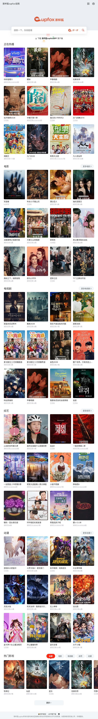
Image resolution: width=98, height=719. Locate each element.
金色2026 (54, 362)
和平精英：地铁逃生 (58, 568)
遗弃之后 (53, 278)
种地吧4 (76, 484)
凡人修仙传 (77, 156)
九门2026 (31, 156)
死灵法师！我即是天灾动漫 (37, 606)
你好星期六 (8, 79)
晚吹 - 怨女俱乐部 (11, 522)
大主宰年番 (77, 568)
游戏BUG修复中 (10, 568)
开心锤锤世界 (32, 645)
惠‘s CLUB (77, 522)
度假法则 (76, 324)
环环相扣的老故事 (34, 522)
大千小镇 (76, 645)
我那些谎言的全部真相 (59, 400)
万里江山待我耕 (33, 240)
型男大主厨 (54, 156)
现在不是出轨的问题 (58, 324)
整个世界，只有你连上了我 (83, 362)
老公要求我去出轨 (80, 240)
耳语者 (6, 201)
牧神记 (6, 691)
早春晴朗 (53, 79)
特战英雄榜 (8, 400)
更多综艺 (86, 411)
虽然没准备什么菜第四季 (37, 446)
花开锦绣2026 (9, 118)
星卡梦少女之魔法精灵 (13, 645)
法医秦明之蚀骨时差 (12, 240)
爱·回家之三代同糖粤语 (36, 362)
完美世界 (76, 79)
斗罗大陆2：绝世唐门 (35, 568)
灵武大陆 (7, 606)
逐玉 (50, 691)
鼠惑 (75, 400)
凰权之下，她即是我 (12, 278)
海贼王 (6, 156)
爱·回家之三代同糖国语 (13, 362)
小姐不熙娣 (54, 484)
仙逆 (28, 691)
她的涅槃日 (77, 201)
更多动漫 (86, 533)
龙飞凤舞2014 (78, 118)
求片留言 (43, 714)
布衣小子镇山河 (33, 201)
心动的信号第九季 (11, 446)
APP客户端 (52, 714)
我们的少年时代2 (57, 118)
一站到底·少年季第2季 (12, 484)
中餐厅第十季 (32, 118)
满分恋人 (53, 201)
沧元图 (75, 606)
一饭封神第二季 (79, 446)
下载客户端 (50, 38)
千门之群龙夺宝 (79, 278)
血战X (52, 446)
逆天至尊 (53, 645)
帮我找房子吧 (55, 522)
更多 (48, 703)
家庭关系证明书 (10, 324)
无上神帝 (53, 606)
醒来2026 (31, 324)
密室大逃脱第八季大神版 (37, 484)
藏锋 (28, 79)
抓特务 (52, 240)
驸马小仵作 (31, 278)
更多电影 (86, 166)
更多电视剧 (85, 288)
